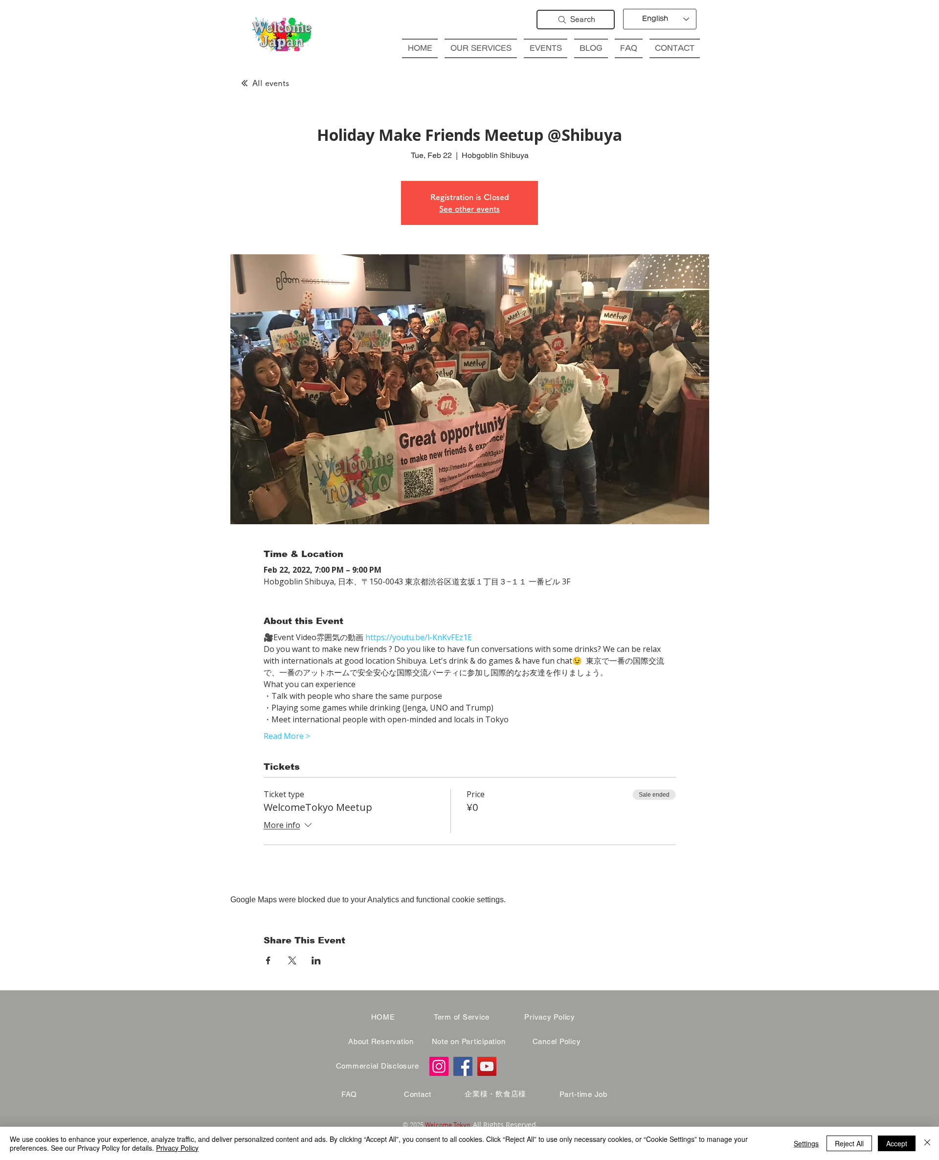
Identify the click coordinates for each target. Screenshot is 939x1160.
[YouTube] (486, 1066)
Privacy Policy (177, 1148)
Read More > (287, 736)
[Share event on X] (292, 960)
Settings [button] (806, 1143)
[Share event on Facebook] (268, 960)
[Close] (927, 1143)
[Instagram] (438, 1066)
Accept (896, 1143)
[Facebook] (462, 1066)
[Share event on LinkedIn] (316, 960)
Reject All (849, 1143)
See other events (469, 209)
